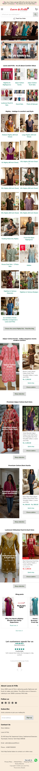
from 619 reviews (19, 645)
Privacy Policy (8, 762)
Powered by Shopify (19, 768)
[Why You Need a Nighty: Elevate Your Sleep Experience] (14, 606)
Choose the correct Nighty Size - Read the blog (19, 328)
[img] (19, 643)
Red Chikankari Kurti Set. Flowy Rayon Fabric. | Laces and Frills (30, 563)
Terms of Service (19, 764)
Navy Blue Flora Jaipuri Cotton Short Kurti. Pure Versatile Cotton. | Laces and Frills (30, 499)
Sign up (29, 718)
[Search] (35, 14)
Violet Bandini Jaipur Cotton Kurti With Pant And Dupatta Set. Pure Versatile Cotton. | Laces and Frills (30, 437)
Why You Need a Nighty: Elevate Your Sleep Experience (14, 620)
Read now (13, 625)
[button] (18, 670)
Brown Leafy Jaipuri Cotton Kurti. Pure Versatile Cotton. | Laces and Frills (30, 374)
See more (19, 631)
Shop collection (19, 394)
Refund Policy (18, 762)
